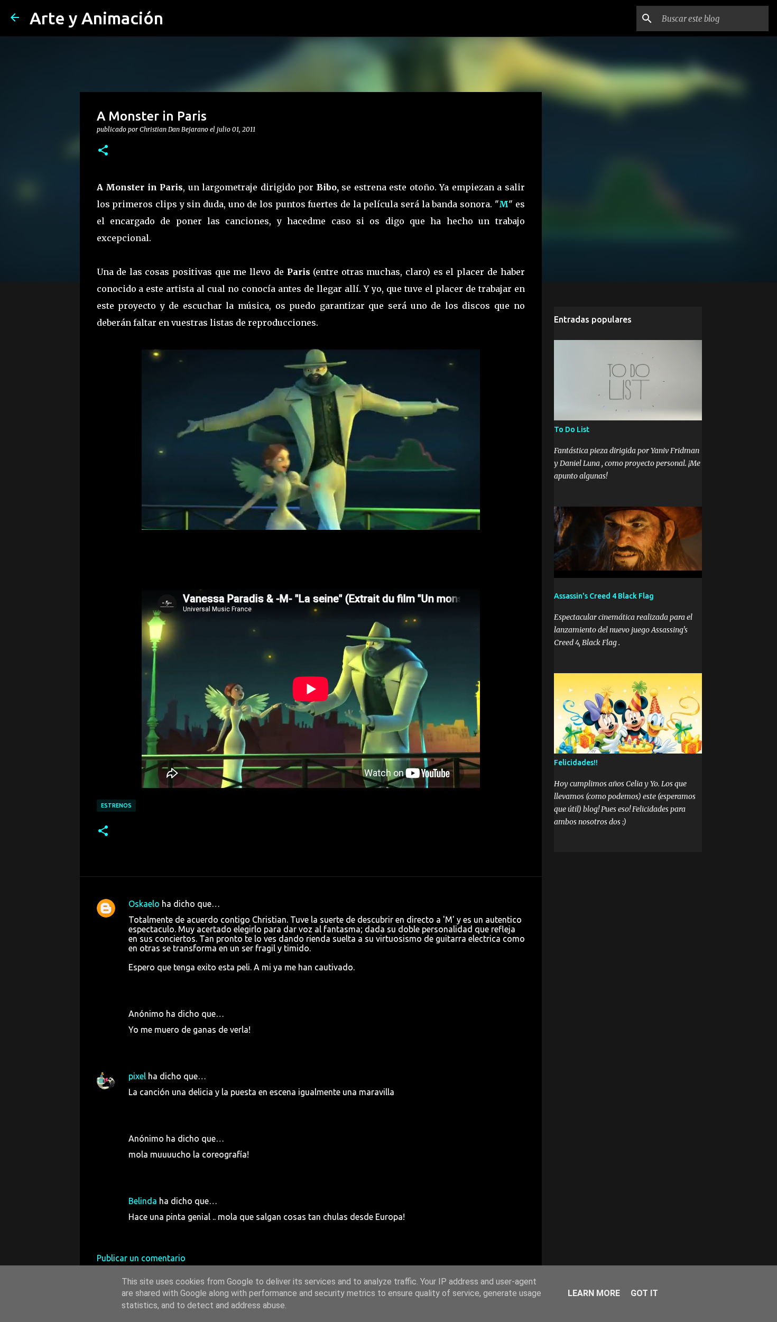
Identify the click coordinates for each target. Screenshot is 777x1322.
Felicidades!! (576, 762)
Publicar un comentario (141, 1258)
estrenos (116, 805)
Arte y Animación (96, 17)
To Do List (571, 429)
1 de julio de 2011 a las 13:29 (183, 1045)
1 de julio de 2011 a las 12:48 (183, 983)
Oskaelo (144, 903)
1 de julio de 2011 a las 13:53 (183, 1108)
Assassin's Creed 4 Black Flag (604, 596)
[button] (103, 151)
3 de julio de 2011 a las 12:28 (183, 1232)
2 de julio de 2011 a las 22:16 (183, 1170)
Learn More (594, 1293)
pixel (137, 1076)
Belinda (142, 1201)
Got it (644, 1293)
